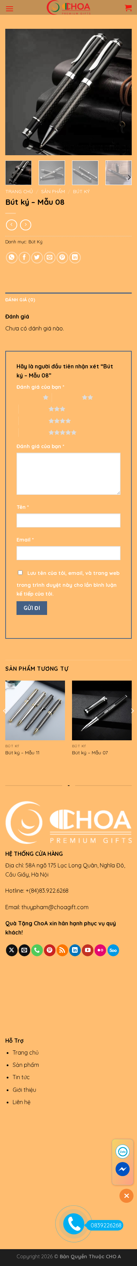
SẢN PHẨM (53, 191)
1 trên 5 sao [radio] (28, 397)
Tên (23, 507)
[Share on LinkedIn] (75, 257)
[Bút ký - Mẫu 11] (35, 710)
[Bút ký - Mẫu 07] (102, 710)
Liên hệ (22, 1102)
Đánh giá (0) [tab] (20, 299)
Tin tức (21, 1077)
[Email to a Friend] (50, 257)
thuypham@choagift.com (55, 907)
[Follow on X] (12, 950)
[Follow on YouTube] (87, 950)
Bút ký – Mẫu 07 (90, 752)
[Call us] (37, 950)
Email (25, 540)
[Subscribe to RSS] (62, 950)
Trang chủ (19, 191)
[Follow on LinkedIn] (75, 950)
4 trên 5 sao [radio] (33, 421)
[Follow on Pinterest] (50, 950)
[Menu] (9, 8)
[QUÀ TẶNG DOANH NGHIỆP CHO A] (68, 7)
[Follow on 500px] (113, 950)
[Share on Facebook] (24, 257)
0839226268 (106, 1225)
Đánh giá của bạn (40, 387)
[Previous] (16, 92)
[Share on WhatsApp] (12, 257)
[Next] (120, 92)
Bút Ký (81, 191)
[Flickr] (100, 950)
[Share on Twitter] (37, 257)
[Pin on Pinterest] (62, 257)
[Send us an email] (24, 950)
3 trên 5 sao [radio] (33, 409)
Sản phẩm (26, 1064)
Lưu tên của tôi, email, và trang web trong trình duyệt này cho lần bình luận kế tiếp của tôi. (68, 583)
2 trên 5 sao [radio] (67, 397)
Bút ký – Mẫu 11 (22, 752)
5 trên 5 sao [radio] (33, 432)
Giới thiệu (24, 1089)
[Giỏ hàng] (128, 7)
